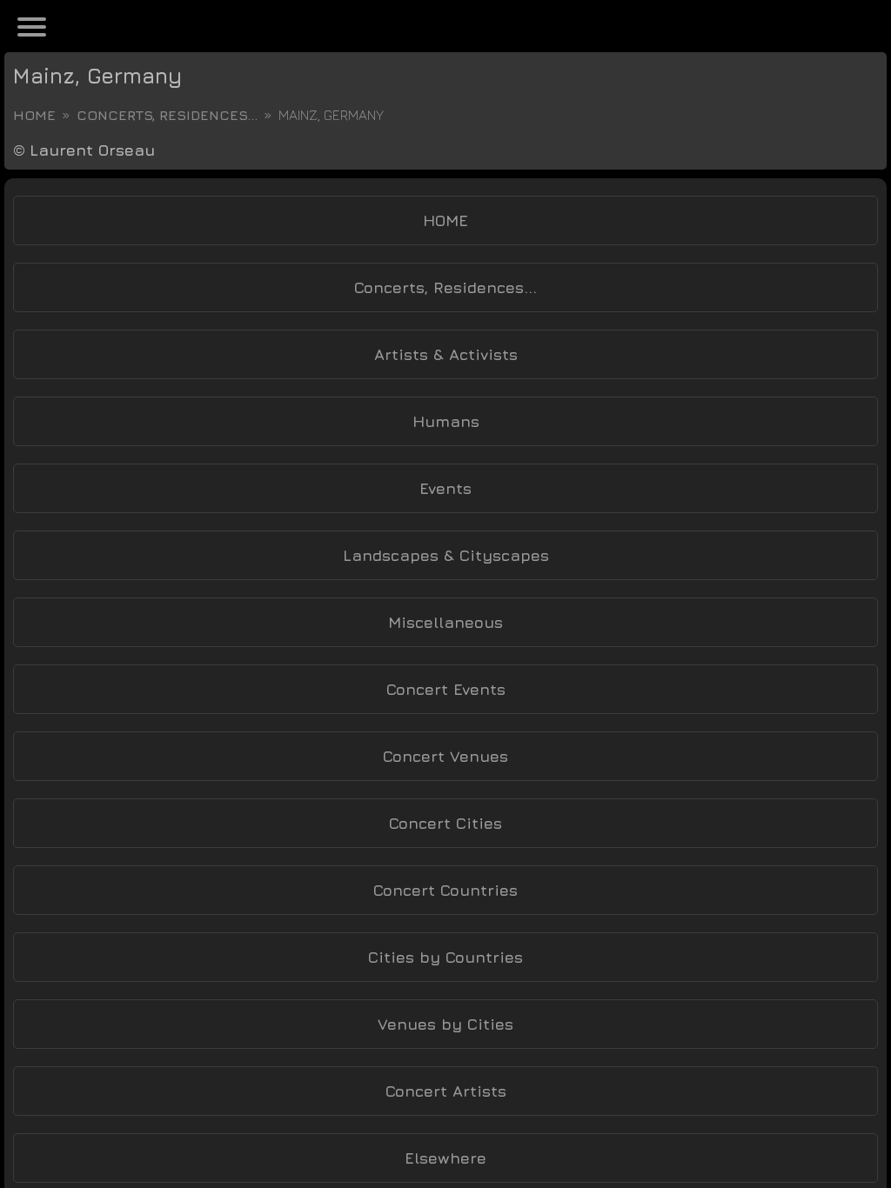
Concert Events (446, 689)
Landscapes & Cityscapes (446, 555)
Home (34, 115)
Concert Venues (445, 756)
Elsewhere (445, 1158)
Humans (445, 421)
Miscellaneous (445, 622)
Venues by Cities (445, 1024)
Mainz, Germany (97, 75)
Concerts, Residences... (167, 115)
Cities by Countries (445, 957)
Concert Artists (445, 1091)
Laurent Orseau (92, 150)
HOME (445, 220)
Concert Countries (445, 890)
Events (445, 488)
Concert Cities (445, 823)
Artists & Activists (446, 354)
